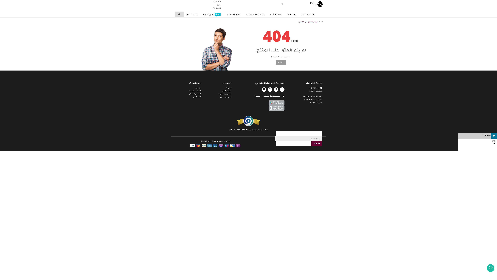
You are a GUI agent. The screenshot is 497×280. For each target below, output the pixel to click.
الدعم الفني (197, 97)
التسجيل (217, 2)
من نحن (198, 88)
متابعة (281, 63)
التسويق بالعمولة (224, 94)
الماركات (228, 88)
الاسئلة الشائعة (195, 91)
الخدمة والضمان (195, 94)
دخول (219, 5)
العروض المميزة (225, 97)
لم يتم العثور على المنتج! (308, 22)
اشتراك (317, 144)
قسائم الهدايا (226, 91)
